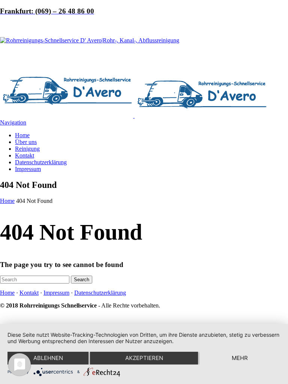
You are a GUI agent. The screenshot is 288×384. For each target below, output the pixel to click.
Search (81, 279)
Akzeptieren (144, 358)
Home (22, 135)
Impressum (28, 169)
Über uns (26, 142)
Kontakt (24, 155)
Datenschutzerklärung (41, 162)
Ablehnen (48, 358)
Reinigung (27, 149)
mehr (240, 358)
